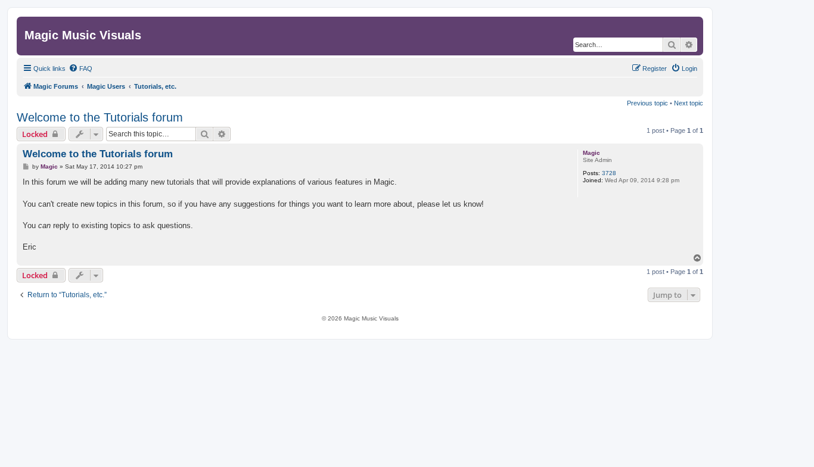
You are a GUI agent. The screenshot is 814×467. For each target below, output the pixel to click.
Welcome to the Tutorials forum (100, 117)
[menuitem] (80, 68)
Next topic (688, 103)
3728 (609, 173)
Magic (591, 153)
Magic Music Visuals (82, 35)
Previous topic (647, 103)
